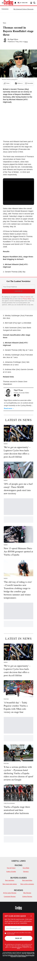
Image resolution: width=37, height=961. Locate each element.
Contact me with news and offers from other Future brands (19, 933)
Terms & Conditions (17, 947)
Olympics (26, 871)
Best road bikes (9, 880)
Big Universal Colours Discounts (23, 9)
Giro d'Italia (26, 868)
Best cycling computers (27, 884)
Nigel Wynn (14, 39)
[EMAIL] (19, 395)
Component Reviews (10, 896)
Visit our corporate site (28, 953)
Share (7, 83)
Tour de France (11, 868)
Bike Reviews (27, 893)
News (4, 23)
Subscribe (25, 2)
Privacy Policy (25, 945)
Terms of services (25, 297)
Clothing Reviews (27, 896)
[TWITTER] (15, 395)
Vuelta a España (11, 871)
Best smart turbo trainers (10, 884)
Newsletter (30, 83)
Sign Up (18, 938)
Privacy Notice (27, 298)
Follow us (19, 83)
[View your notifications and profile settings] (15, 3)
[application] (18, 189)
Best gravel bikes (27, 880)
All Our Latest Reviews (9, 893)
